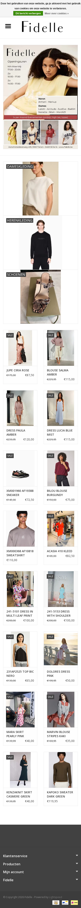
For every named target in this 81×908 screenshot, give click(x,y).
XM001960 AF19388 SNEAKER (19, 493)
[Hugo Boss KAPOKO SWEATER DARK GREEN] (61, 770)
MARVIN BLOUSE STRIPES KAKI (58, 734)
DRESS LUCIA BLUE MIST (60, 432)
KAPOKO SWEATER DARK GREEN (60, 794)
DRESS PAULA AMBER (15, 432)
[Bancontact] (64, 902)
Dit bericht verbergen (28, 13)
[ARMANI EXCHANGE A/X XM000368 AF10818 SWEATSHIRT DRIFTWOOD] (20, 529)
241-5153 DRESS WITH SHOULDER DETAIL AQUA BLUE (60, 613)
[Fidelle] (48, 26)
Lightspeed (55, 897)
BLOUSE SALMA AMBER (57, 372)
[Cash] (55, 902)
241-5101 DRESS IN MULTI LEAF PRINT (19, 613)
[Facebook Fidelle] (36, 837)
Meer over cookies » (57, 13)
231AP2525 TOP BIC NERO (20, 674)
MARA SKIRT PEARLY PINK (15, 734)
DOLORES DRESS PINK (58, 674)
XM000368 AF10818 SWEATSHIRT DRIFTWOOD (19, 553)
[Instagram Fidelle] (44, 837)
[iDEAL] (73, 902)
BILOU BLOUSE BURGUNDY (57, 493)
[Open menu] (8, 26)
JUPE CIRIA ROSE (17, 370)
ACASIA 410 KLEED (59, 551)
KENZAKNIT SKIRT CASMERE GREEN (19, 794)
